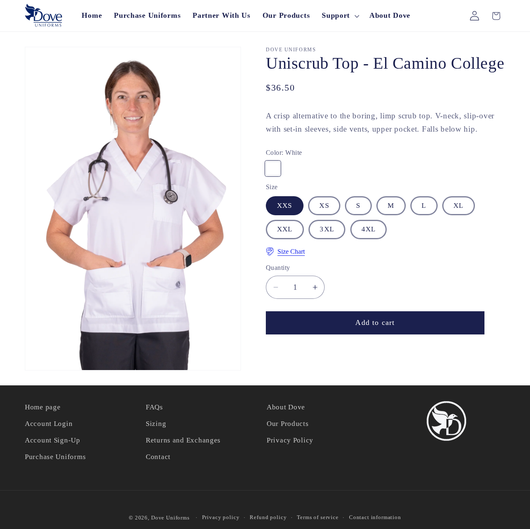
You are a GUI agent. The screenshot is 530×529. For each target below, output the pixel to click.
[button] (340, 15)
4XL (368, 229)
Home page (42, 407)
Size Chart (291, 251)
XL (458, 205)
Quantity (278, 267)
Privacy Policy (290, 440)
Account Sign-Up (52, 440)
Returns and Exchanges (183, 440)
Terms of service (317, 517)
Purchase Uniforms (55, 457)
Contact (158, 457)
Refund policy (268, 517)
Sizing (156, 424)
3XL (327, 229)
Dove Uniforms (170, 518)
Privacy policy (221, 517)
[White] (273, 168)
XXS (284, 205)
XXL (285, 229)
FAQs (154, 407)
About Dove (286, 407)
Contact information (375, 517)
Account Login (48, 424)
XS (324, 205)
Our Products (288, 424)
